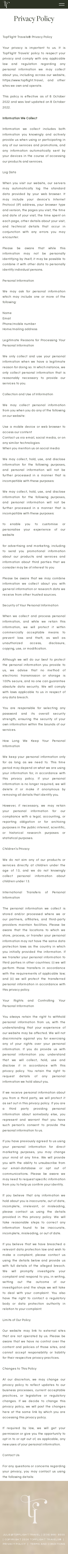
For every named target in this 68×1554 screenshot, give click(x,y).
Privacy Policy (14, 1544)
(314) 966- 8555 (54, 1534)
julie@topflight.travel (21, 1534)
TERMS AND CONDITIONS (47, 1544)
